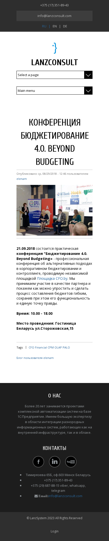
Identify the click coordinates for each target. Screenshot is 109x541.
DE (65, 26)
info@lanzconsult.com (54, 15)
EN (55, 26)
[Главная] (55, 47)
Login (55, 531)
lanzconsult (54, 62)
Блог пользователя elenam (35, 358)
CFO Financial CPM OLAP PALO (49, 347)
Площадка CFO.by (52, 278)
